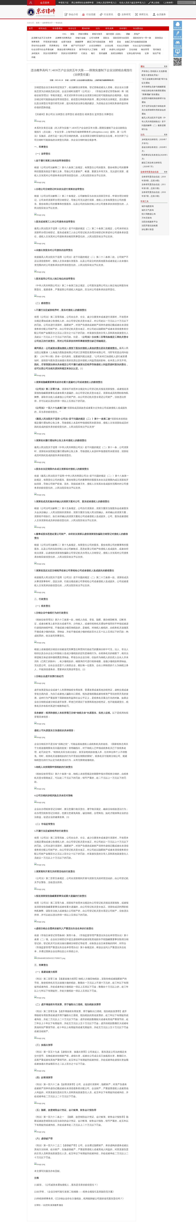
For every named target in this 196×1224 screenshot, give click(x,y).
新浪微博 (54, 1205)
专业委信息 (138, 28)
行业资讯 (108, 14)
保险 (72, 34)
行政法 (84, 53)
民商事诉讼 (54, 46)
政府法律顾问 (117, 53)
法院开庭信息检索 (150, 226)
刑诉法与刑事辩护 (69, 53)
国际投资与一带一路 (142, 38)
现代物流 (157, 49)
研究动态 (43, 28)
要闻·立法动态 (35, 33)
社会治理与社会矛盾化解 (42, 49)
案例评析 (86, 28)
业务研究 (126, 14)
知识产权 (157, 53)
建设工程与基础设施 (96, 42)
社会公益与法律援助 (142, 46)
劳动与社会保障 (38, 46)
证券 (147, 53)
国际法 (106, 38)
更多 (165, 66)
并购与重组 (83, 34)
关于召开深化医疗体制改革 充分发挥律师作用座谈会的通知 (154, 110)
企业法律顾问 (95, 46)
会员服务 (161, 14)
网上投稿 (155, 3)
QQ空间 (46, 1205)
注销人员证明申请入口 (106, 3)
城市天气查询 (148, 210)
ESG (65, 34)
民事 (65, 46)
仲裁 (33, 57)
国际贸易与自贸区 (121, 38)
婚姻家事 (79, 42)
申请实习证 (64, 3)
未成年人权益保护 (117, 49)
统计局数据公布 (149, 214)
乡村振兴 (35, 53)
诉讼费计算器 (148, 229)
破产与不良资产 (78, 46)
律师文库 (51, 33)
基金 (119, 42)
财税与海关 (97, 34)
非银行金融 (80, 38)
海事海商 (35, 42)
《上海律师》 (168, 3)
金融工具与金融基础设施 (136, 42)
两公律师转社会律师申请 (82, 3)
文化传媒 (133, 49)
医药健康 (103, 53)
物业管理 (145, 49)
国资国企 (159, 38)
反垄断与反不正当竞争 (41, 38)
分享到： (38, 1205)
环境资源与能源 (50, 42)
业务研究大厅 (47, 23)
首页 (37, 23)
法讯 (98, 28)
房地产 (137, 34)
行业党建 (91, 14)
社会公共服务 (123, 46)
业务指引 (123, 28)
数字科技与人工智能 (88, 49)
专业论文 (59, 23)
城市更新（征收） (114, 34)
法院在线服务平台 (150, 222)
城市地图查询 (148, 206)
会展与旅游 (66, 42)
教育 (111, 42)
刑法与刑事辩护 (50, 53)
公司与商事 (94, 38)
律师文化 (143, 14)
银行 (93, 53)
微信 (61, 1205)
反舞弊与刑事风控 (63, 38)
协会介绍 (73, 14)
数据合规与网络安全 (66, 49)
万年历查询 (147, 218)
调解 (128, 34)
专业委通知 (57, 28)
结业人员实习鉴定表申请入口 (132, 3)
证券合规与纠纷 (134, 53)
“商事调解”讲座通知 (150, 94)
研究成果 (109, 28)
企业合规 (109, 46)
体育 (103, 49)
